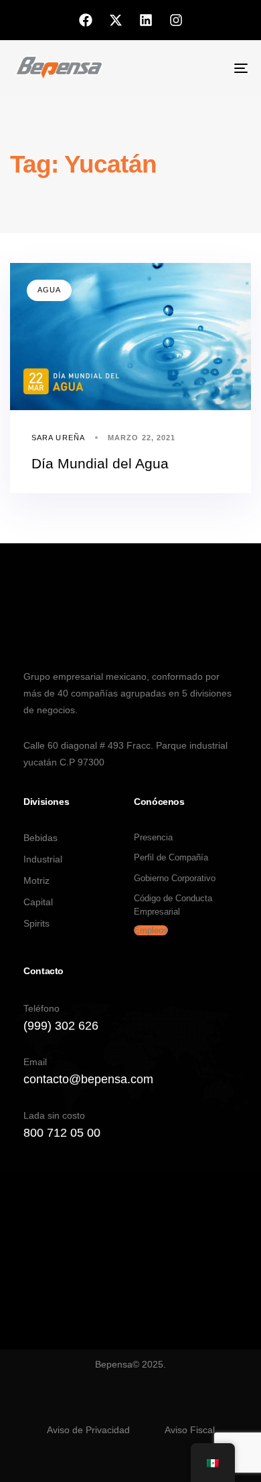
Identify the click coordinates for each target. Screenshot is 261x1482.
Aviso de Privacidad (88, 1429)
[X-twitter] (115, 20)
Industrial (42, 859)
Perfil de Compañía (171, 857)
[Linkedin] (146, 20)
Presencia (153, 837)
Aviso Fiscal (190, 1429)
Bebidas (40, 837)
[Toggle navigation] (208, 68)
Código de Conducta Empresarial (173, 905)
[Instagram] (176, 20)
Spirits (36, 923)
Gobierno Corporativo (174, 878)
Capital (38, 902)
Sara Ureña (58, 438)
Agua (49, 290)
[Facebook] (85, 20)
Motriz (36, 880)
